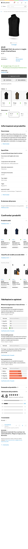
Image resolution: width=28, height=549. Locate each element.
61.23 (3, 47)
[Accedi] (18, 2)
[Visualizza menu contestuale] (16, 425)
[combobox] (3, 420)
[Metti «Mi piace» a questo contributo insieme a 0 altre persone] (19, 425)
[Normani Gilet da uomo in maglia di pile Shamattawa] (16, 237)
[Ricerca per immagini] (25, 6)
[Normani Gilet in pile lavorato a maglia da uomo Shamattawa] (5, 237)
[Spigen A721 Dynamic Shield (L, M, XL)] (16, 274)
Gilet (2, 239)
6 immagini (14, 44)
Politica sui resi (5, 207)
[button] (14, 67)
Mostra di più (6, 144)
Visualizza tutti (5, 223)
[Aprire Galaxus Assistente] (22, 3)
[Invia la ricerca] (9, 6)
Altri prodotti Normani (19, 59)
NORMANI (3, 72)
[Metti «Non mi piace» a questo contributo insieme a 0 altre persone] (26, 425)
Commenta (6, 445)
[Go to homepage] (5, 2)
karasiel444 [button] (8, 425)
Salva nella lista (21, 80)
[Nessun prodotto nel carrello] (25, 3)
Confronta (8, 80)
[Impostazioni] (14, 3)
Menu (4, 6)
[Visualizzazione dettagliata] (14, 323)
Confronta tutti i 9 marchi (7, 331)
